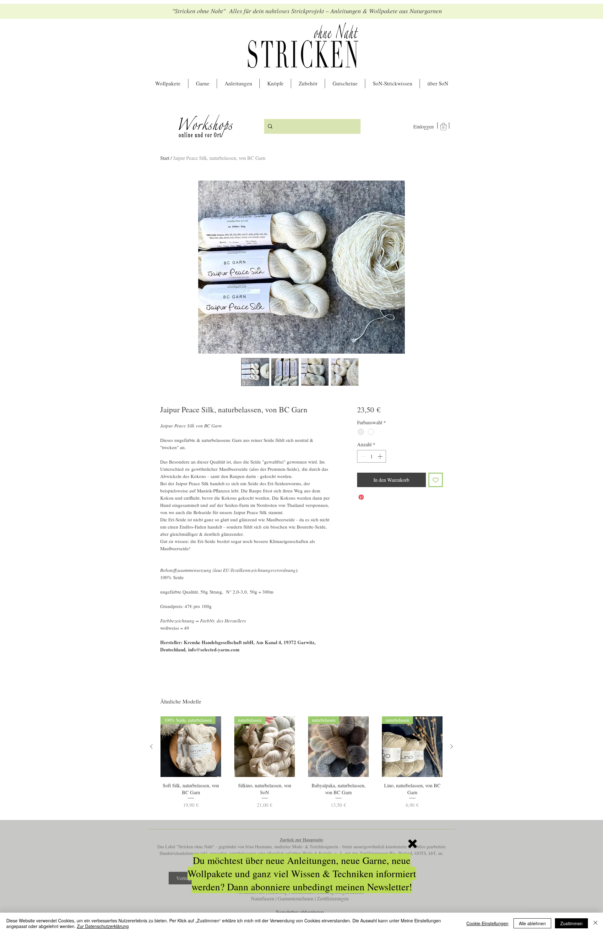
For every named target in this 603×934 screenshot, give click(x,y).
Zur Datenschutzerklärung (103, 926)
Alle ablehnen (532, 923)
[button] (412, 843)
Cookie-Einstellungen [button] (487, 923)
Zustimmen (571, 923)
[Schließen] (595, 923)
